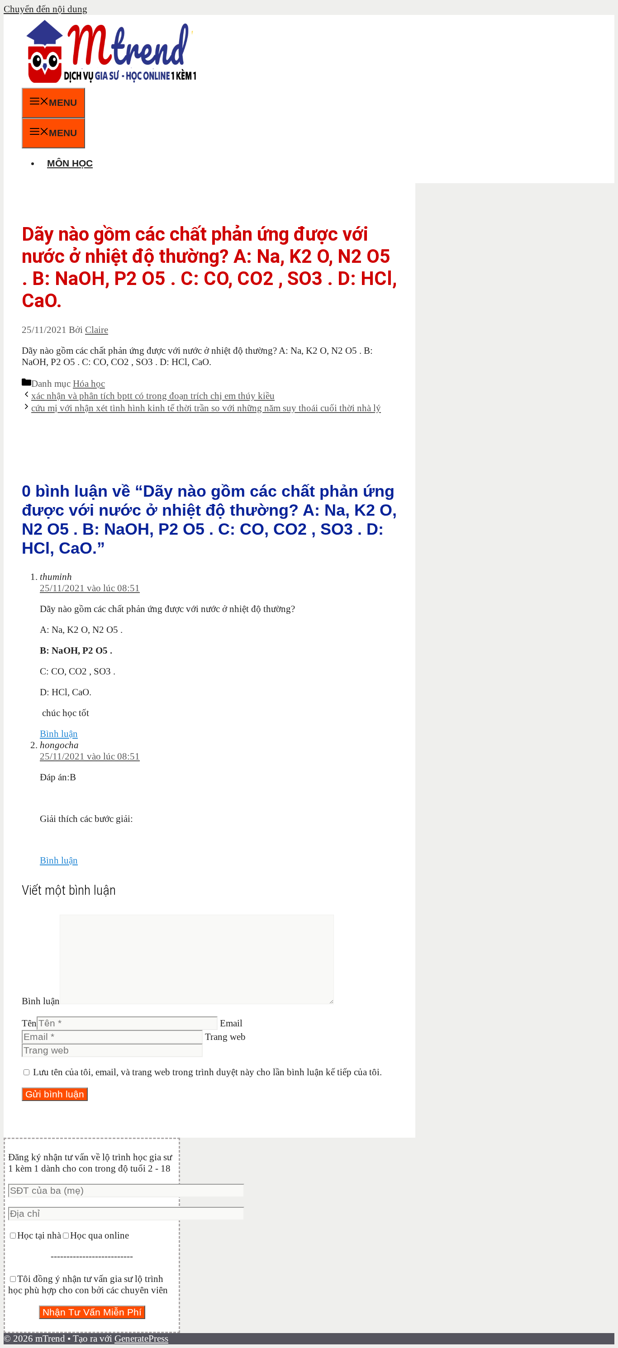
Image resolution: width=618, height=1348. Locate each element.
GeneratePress (141, 1338)
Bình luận (59, 733)
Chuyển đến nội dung (45, 9)
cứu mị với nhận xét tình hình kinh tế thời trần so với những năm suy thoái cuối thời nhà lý (206, 408)
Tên (29, 1023)
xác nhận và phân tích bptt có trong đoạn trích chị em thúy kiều (153, 395)
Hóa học (89, 383)
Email (231, 1023)
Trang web (225, 1036)
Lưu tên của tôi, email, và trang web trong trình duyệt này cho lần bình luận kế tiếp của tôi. (207, 1072)
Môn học (70, 163)
